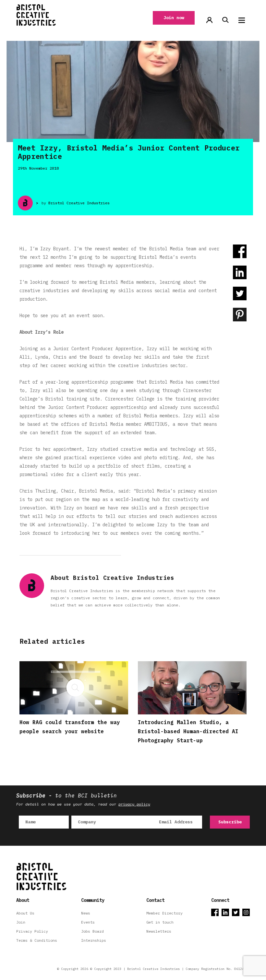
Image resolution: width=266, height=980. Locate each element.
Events (88, 922)
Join (20, 922)
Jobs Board (92, 931)
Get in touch (160, 922)
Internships (93, 940)
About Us (25, 913)
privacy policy (134, 804)
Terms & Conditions (36, 940)
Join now (173, 17)
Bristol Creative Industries (79, 202)
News (85, 913)
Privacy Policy (32, 931)
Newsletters (158, 931)
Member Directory (164, 913)
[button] (242, 20)
